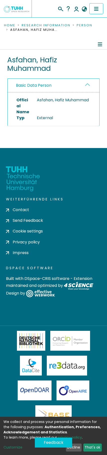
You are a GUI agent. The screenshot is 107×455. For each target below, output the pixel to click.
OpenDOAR (34, 390)
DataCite (31, 365)
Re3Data (67, 365)
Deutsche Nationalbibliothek (31, 340)
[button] (84, 9)
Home (9, 25)
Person (84, 25)
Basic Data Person (34, 85)
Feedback (53, 442)
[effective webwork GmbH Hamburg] (40, 293)
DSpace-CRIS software (46, 278)
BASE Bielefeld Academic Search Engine (53, 415)
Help (68, 8)
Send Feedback (28, 220)
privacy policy (70, 437)
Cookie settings (28, 231)
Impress (21, 253)
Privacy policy (26, 242)
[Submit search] (60, 8)
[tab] (53, 85)
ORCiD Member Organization (70, 340)
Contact (21, 210)
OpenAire (73, 390)
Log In (76, 8)
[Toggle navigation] (96, 8)
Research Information (46, 25)
